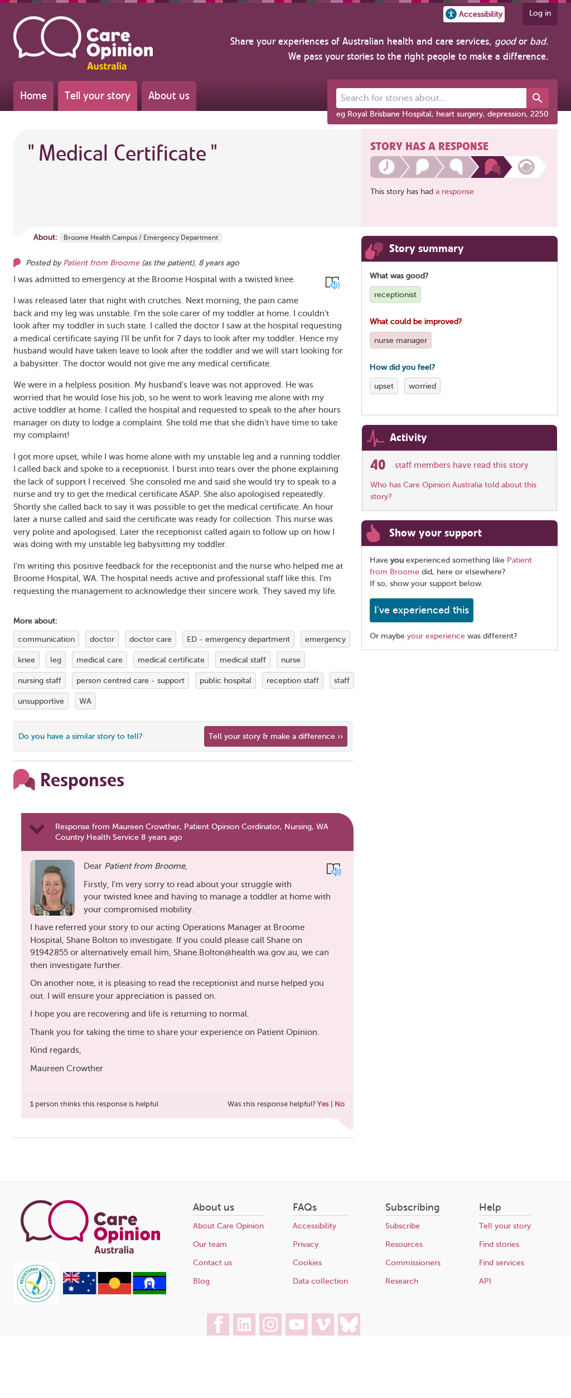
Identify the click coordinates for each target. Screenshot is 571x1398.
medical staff (243, 660)
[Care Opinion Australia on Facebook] (218, 1324)
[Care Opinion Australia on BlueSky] (349, 1324)
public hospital (225, 680)
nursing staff (39, 680)
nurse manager (400, 340)
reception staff (293, 680)
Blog (201, 1281)
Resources (404, 1244)
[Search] (537, 98)
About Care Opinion (228, 1226)
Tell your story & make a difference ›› (276, 736)
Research (401, 1281)
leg (55, 660)
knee (26, 660)
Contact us (212, 1263)
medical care (99, 660)
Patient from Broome (101, 263)
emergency (325, 639)
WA (85, 701)
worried (422, 386)
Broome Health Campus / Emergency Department (141, 237)
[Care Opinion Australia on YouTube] (297, 1324)
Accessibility (314, 1226)
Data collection (320, 1281)
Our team (210, 1244)
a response (454, 191)
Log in (540, 13)
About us (169, 96)
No (340, 1104)
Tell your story (97, 96)
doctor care (150, 639)
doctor (102, 639)
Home (33, 96)
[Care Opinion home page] (83, 43)
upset (384, 386)
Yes (323, 1104)
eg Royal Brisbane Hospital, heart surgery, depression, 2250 (442, 114)
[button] (474, 14)
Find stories (499, 1244)
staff (342, 680)
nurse (291, 660)
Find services (501, 1263)
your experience (436, 636)
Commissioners (413, 1263)
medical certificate (171, 660)
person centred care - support (130, 680)
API (485, 1281)
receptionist (395, 295)
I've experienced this (421, 610)
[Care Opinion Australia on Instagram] (270, 1324)
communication (46, 639)
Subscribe (402, 1226)
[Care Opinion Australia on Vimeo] (323, 1324)
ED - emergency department (238, 639)
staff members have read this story (462, 465)
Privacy (305, 1244)
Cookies (307, 1263)
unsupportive (41, 701)
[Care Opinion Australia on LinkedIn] (244, 1324)
